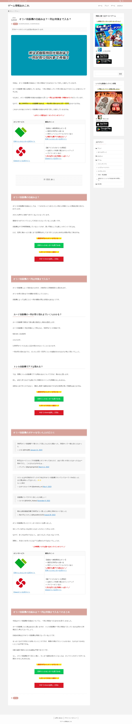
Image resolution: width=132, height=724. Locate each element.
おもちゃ (100, 156)
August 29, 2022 (49, 515)
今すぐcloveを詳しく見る (49, 259)
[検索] (122, 1)
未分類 (99, 184)
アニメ (99, 148)
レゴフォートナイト (103, 167)
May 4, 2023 (47, 486)
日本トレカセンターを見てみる (48, 245)
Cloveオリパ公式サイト (22, 161)
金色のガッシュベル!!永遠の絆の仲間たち (109, 179)
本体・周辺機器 (102, 174)
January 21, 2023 (36, 450)
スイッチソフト (102, 164)
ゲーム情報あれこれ (18, 5)
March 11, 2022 (44, 467)
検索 (120, 74)
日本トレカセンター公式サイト (24, 141)
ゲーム (15, 23)
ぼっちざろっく (102, 152)
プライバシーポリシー (70, 718)
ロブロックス (102, 171)
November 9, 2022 (43, 501)
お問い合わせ (59, 718)
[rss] (120, 1)
